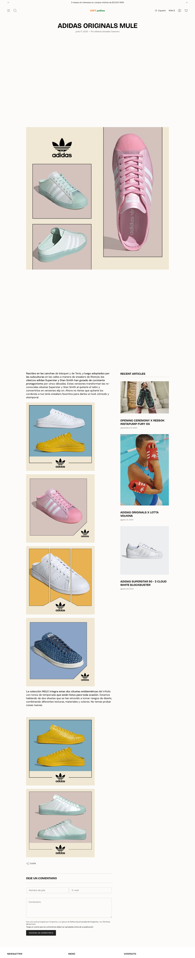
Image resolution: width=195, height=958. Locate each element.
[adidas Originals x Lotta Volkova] (144, 470)
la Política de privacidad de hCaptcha (83, 922)
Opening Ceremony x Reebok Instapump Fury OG (142, 422)
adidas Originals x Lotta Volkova (139, 514)
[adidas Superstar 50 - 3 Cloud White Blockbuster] (144, 550)
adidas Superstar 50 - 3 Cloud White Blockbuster (143, 583)
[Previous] (8, 2)
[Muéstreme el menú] (8, 10)
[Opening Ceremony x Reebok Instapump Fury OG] (144, 397)
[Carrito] (186, 10)
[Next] (186, 2)
